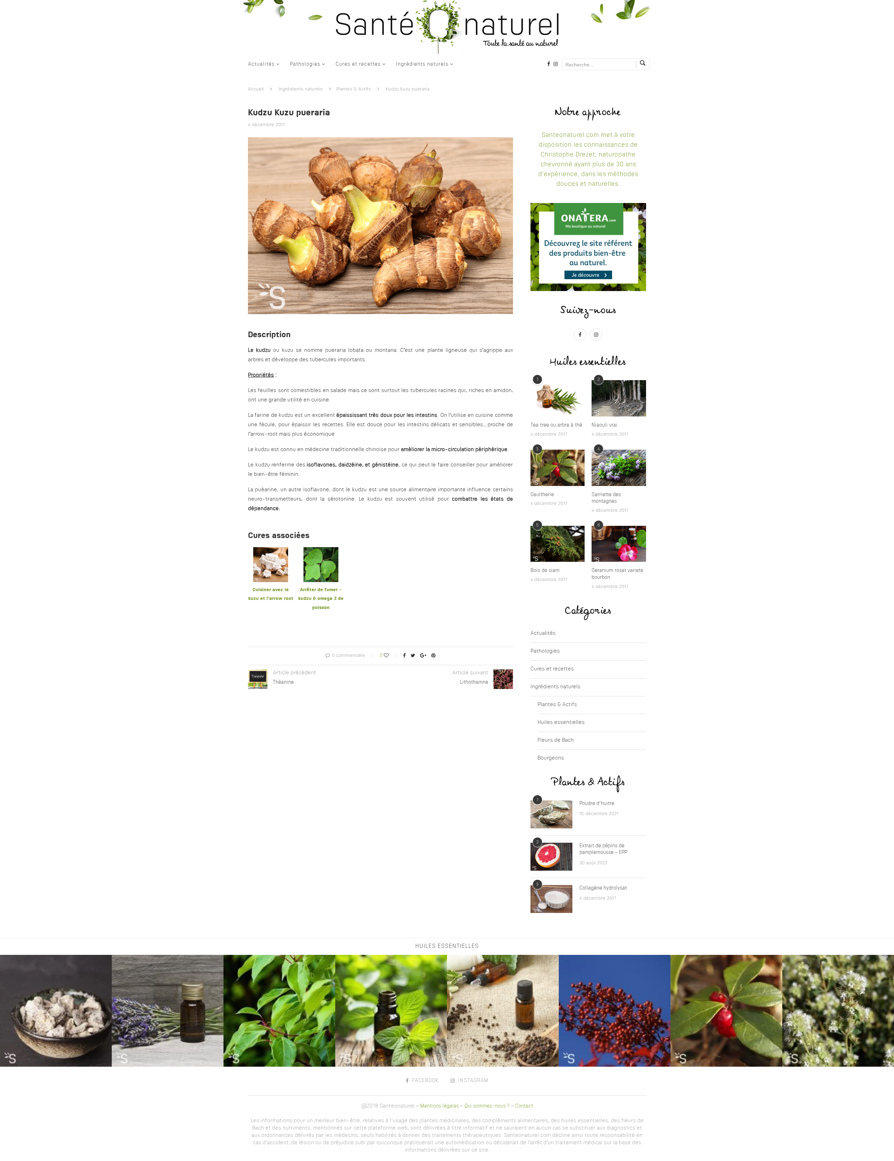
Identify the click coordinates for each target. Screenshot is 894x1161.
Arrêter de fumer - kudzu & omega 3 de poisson (321, 599)
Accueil (256, 89)
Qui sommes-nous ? (487, 1106)
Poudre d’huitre (596, 803)
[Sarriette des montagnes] (619, 468)
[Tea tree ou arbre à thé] (557, 398)
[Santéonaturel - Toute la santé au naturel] (447, 27)
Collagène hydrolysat (603, 888)
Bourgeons (550, 758)
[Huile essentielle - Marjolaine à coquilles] (614, 1011)
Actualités (261, 64)
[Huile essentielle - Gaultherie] (726, 1011)
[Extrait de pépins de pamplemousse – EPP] (551, 857)
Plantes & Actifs (353, 89)
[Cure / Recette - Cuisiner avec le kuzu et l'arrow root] (270, 551)
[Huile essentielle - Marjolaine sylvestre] (838, 1011)
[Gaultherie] (557, 468)
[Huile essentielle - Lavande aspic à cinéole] (168, 1011)
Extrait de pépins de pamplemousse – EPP (603, 849)
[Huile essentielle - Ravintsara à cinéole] (279, 1011)
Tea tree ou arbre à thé (556, 425)
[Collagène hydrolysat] (551, 899)
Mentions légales (439, 1106)
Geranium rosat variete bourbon (617, 574)
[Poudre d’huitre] (551, 814)
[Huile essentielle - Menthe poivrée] (391, 1011)
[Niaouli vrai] (619, 398)
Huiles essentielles (561, 722)
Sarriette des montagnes (606, 498)
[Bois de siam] (557, 544)
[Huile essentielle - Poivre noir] (503, 1011)
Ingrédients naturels (422, 64)
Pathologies (305, 64)
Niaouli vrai (604, 425)
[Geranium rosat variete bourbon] (619, 544)
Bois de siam (544, 570)
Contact (524, 1106)
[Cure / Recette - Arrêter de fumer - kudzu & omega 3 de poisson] (320, 551)
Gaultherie (542, 494)
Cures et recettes (358, 64)
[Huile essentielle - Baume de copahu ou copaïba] (56, 1011)
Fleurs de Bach (555, 740)
